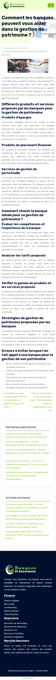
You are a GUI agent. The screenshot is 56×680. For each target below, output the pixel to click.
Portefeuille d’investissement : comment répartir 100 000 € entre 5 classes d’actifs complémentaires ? (27, 475)
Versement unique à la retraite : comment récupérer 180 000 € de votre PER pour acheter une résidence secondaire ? (26, 507)
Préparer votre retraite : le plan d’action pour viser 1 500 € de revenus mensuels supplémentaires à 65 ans (41, 402)
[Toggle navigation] (51, 5)
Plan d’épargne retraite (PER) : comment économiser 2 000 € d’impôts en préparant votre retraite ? (27, 535)
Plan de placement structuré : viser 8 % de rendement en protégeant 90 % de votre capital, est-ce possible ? (27, 464)
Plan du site (28, 678)
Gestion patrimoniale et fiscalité (16, 48)
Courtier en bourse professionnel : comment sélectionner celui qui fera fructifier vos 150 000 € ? (28, 453)
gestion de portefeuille (15, 95)
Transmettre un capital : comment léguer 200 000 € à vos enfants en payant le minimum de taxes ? (15, 400)
